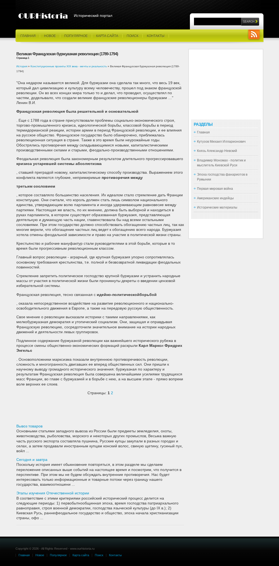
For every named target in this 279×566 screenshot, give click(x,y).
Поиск (132, 36)
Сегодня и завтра (31, 459)
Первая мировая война (215, 189)
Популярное (76, 36)
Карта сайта (107, 36)
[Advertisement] (80, 411)
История (21, 66)
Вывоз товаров (29, 426)
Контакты (156, 36)
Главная (28, 36)
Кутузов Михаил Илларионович (221, 141)
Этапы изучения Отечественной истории (52, 493)
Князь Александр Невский (217, 151)
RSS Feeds (254, 35)
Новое (50, 36)
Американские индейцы (215, 198)
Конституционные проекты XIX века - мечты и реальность (69, 66)
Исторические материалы (217, 207)
